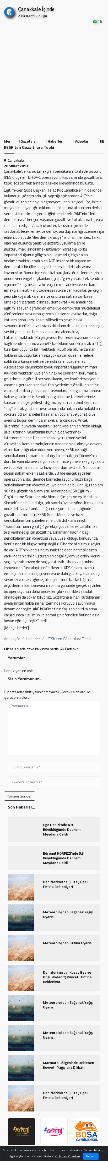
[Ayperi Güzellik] (21, 1131)
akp (76, 649)
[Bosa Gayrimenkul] (86, 1131)
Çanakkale (16, 160)
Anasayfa (12, 639)
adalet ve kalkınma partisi (40, 649)
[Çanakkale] (9, 11)
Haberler (33, 639)
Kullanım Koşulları (67, 1156)
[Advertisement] (54, 81)
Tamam (91, 1156)
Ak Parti (66, 649)
